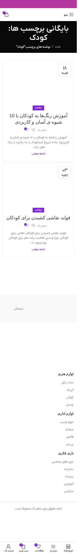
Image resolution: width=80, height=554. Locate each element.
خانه (58, 47)
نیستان (18, 309)
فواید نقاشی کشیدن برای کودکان (38, 217)
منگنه (70, 430)
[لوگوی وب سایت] (38, 14)
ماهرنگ (42, 130)
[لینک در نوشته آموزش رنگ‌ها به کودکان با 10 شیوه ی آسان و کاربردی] (38, 84)
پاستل (70, 405)
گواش (70, 397)
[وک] (57, 308)
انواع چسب (67, 422)
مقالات (38, 107)
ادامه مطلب (38, 154)
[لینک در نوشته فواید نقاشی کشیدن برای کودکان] (38, 186)
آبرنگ (70, 390)
